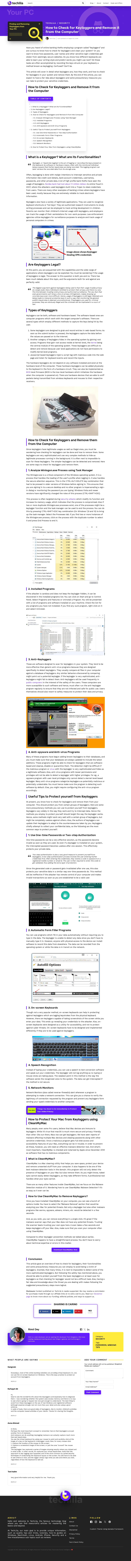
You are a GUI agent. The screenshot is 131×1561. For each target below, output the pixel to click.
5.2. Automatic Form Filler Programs (47, 135)
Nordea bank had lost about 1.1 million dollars (65, 184)
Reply (14, 1381)
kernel (94, 343)
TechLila (51, 23)
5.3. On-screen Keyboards (43, 138)
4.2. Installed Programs (42, 120)
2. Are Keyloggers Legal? (40, 109)
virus (52, 769)
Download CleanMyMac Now (65, 1250)
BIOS (28, 372)
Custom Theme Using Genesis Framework (106, 1529)
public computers (34, 682)
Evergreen (101, 1345)
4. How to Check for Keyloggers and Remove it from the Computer (57, 115)
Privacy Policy (74, 1534)
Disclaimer (73, 1530)
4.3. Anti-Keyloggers (41, 123)
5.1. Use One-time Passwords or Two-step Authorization (55, 133)
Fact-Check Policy (76, 1542)
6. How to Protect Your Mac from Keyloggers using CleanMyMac (56, 147)
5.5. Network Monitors (42, 143)
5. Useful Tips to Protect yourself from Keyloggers (50, 129)
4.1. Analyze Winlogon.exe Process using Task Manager (54, 118)
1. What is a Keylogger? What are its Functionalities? (51, 107)
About (71, 1522)
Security (64, 23)
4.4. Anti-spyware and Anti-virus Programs (50, 126)
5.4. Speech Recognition (42, 141)
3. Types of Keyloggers (39, 112)
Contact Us (73, 1526)
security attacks (68, 499)
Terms (71, 1538)
